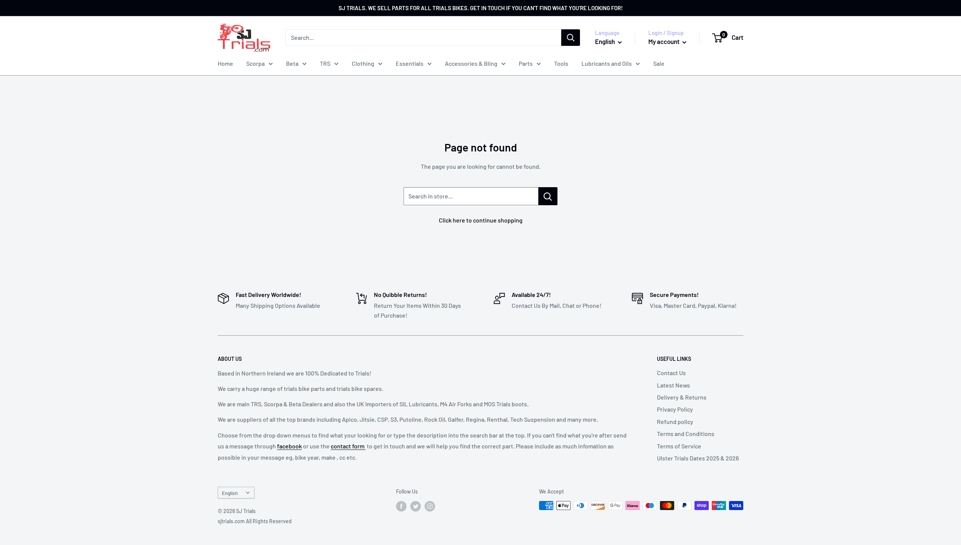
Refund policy (675, 421)
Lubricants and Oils (606, 63)
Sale (658, 63)
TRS (325, 63)
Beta (292, 63)
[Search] (570, 37)
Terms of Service (679, 446)
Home (225, 63)
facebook (289, 446)
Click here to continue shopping (481, 220)
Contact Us (671, 372)
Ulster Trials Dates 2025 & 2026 (698, 458)
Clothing (363, 63)
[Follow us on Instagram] (430, 506)
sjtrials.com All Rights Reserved (255, 521)
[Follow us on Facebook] (401, 506)
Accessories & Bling (471, 63)
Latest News (673, 385)
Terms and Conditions (685, 433)
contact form (348, 446)
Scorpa (255, 63)
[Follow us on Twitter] (415, 506)
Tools (561, 63)
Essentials (409, 63)
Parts (526, 63)
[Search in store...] (547, 196)
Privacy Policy (675, 409)
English (230, 493)
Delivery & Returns (681, 397)
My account (664, 41)
